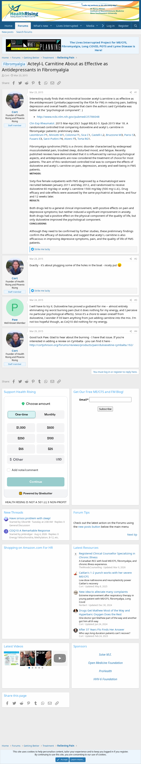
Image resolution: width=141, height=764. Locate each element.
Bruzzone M (113, 135)
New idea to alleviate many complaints (103, 591)
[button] (51, 25)
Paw (15, 319)
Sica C (84, 135)
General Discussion (19, 525)
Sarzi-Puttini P (52, 138)
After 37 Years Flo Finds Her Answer (101, 629)
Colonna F (71, 135)
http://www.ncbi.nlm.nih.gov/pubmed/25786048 (68, 116)
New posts (7, 32)
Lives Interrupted (67, 26)
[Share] (131, 92)
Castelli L (97, 135)
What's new (41, 26)
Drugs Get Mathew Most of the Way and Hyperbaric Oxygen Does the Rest (104, 612)
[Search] (135, 25)
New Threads (13, 512)
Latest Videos (13, 646)
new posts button (89, 526)
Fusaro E (35, 138)
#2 (135, 258)
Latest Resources (85, 547)
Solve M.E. (105, 655)
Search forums (24, 32)
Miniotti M (55, 135)
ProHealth (105, 671)
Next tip (132, 534)
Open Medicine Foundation (105, 663)
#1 (135, 92)
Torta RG (82, 138)
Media (90, 26)
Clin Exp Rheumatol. (42, 123)
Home (8, 26)
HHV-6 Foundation (105, 679)
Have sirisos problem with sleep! (29, 518)
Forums (23, 26)
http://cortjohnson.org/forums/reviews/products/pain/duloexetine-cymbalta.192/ (81, 345)
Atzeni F (69, 138)
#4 (135, 331)
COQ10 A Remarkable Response (29, 530)
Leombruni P (38, 135)
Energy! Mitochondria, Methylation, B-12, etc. (34, 537)
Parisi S (128, 135)
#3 (135, 300)
